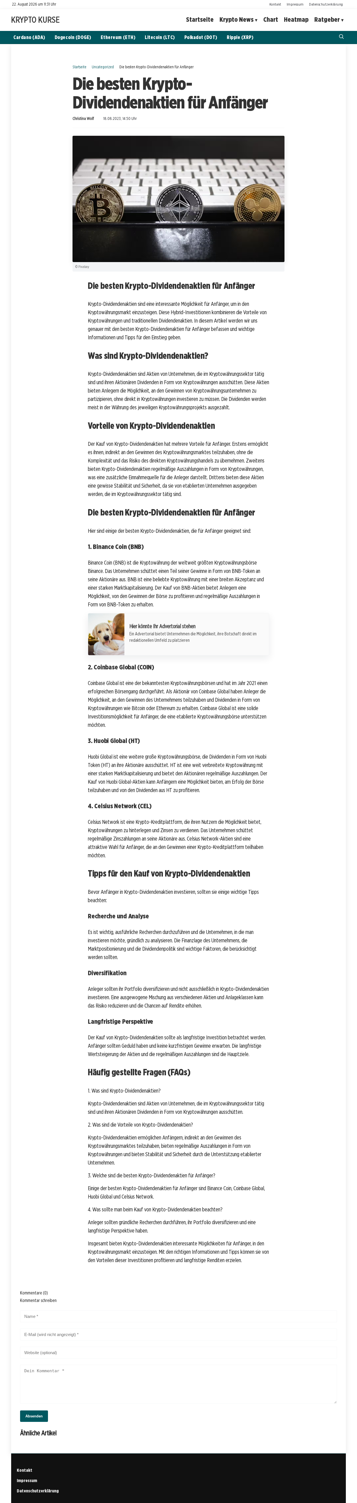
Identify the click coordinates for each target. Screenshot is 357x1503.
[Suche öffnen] (341, 37)
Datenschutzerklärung (326, 4)
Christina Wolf (83, 118)
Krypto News (236, 20)
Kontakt (275, 4)
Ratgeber (327, 20)
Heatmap (296, 20)
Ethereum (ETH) (118, 37)
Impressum (295, 4)
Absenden (34, 1416)
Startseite (200, 20)
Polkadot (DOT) (200, 37)
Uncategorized (103, 66)
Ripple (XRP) (240, 37)
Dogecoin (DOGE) (73, 37)
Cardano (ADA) (29, 37)
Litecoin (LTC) (160, 37)
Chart (270, 20)
